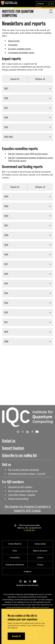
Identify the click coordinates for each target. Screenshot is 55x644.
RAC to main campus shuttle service (22, 490)
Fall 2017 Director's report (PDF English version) (28, 153)
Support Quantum (13, 448)
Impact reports (14, 40)
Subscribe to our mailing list (19, 455)
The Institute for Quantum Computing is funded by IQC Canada (27, 508)
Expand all (14, 79)
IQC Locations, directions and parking (23, 469)
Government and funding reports (21, 52)
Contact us (8, 440)
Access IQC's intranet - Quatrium (21, 494)
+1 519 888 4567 (29, 530)
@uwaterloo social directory (27, 585)
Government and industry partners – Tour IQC (26, 473)
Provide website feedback (18, 498)
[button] (42, 3)
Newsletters (13, 44)
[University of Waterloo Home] (9, 3)
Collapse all (40, 79)
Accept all (16, 636)
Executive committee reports (19, 48)
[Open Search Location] (52, 3)
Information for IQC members (20, 486)
